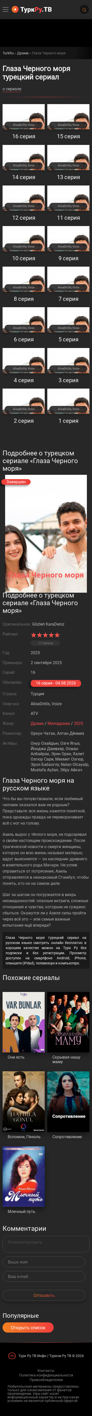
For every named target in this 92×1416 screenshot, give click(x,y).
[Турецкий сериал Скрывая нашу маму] (68, 1022)
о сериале (12, 89)
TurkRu (8, 53)
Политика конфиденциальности (46, 1375)
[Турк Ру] (32, 9)
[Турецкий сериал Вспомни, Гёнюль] (24, 1101)
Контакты (46, 1371)
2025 (78, 723)
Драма (23, 53)
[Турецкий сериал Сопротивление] (68, 1101)
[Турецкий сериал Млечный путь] (24, 1176)
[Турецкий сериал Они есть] (24, 1022)
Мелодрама (59, 723)
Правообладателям (46, 1380)
